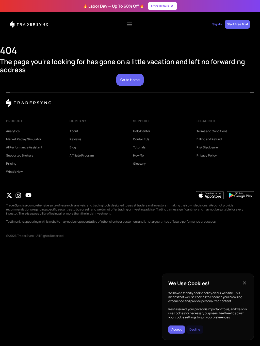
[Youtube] (28, 195)
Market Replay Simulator (23, 139)
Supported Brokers (19, 155)
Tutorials (139, 147)
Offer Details (160, 6)
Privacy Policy (207, 155)
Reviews (75, 139)
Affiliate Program (82, 155)
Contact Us (141, 139)
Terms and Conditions (212, 131)
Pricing (11, 164)
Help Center (141, 131)
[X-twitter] (9, 195)
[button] (244, 283)
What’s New (14, 172)
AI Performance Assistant (24, 147)
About (74, 131)
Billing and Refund (209, 139)
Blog (73, 147)
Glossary (139, 164)
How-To (138, 155)
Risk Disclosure (207, 147)
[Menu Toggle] (129, 24)
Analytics (13, 131)
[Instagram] (18, 195)
